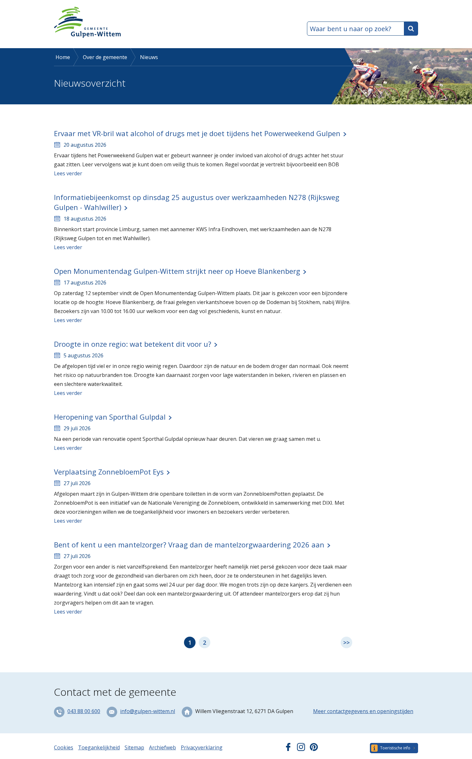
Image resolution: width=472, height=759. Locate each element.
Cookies (63, 747)
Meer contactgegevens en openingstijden (363, 711)
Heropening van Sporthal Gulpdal (110, 417)
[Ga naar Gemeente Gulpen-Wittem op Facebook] (288, 749)
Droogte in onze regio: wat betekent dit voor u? (132, 344)
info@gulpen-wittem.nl (147, 711)
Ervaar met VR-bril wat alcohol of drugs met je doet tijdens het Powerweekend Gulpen (197, 133)
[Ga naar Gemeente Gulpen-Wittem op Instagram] (301, 749)
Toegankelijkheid (99, 747)
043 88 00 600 (83, 711)
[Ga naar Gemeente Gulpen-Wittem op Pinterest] (314, 749)
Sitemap (134, 747)
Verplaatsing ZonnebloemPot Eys (109, 471)
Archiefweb (162, 747)
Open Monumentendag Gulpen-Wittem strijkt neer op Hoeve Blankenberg (177, 271)
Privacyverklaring (202, 747)
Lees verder (68, 173)
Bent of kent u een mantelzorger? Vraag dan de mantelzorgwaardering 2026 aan (189, 544)
